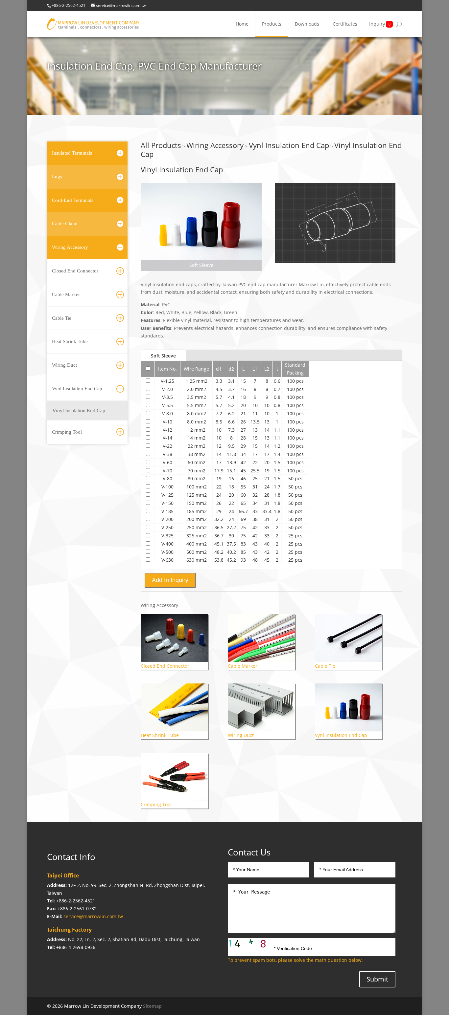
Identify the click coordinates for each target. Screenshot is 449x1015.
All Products (161, 145)
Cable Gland (65, 223)
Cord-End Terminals (72, 200)
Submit (377, 979)
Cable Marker (66, 294)
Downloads (307, 24)
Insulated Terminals (72, 153)
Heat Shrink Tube (70, 341)
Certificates (345, 24)
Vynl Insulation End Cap (77, 388)
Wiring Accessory (70, 247)
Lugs (57, 176)
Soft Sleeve (163, 356)
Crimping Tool (67, 432)
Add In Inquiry (170, 580)
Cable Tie (61, 318)
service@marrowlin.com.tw (93, 916)
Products (271, 24)
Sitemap (152, 1006)
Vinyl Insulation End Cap (78, 410)
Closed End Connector (75, 270)
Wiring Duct (64, 365)
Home (242, 24)
